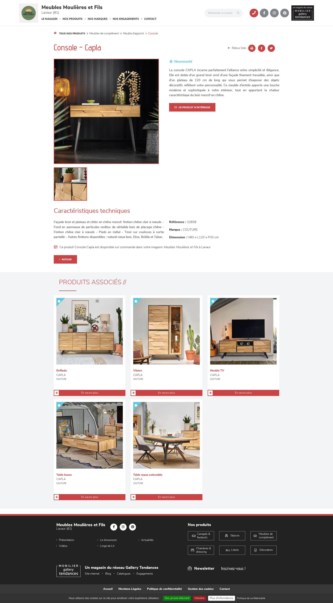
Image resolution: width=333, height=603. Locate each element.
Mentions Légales (129, 589)
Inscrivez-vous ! (233, 568)
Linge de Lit (107, 546)
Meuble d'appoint (133, 33)
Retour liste (239, 48)
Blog (108, 573)
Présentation (66, 540)
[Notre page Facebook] (264, 13)
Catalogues (124, 573)
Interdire (199, 598)
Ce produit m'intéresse (194, 107)
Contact (150, 19)
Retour (67, 259)
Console (153, 33)
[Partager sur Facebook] (261, 48)
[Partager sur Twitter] (271, 48)
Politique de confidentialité (164, 589)
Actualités (147, 540)
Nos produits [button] (73, 19)
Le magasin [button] (49, 19)
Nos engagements (126, 19)
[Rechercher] (239, 13)
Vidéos (63, 546)
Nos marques (98, 19)
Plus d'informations (221, 598)
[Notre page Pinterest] (284, 13)
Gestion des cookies (201, 589)
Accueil (108, 589)
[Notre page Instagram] (274, 13)
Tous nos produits (72, 33)
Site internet (92, 573)
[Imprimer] (251, 48)
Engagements (144, 573)
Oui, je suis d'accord (177, 598)
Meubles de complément (104, 33)
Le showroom (108, 540)
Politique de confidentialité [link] (251, 598)
